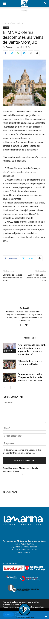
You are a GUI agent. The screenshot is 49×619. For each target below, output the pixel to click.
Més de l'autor (30, 338)
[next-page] (8, 387)
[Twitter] (11, 53)
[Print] (36, 53)
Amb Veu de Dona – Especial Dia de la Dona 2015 (36, 278)
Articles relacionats (12, 338)
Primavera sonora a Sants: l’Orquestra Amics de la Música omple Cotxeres (31, 377)
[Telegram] (24, 53)
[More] (39, 258)
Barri (5, 368)
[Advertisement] (24, 15)
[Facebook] (5, 53)
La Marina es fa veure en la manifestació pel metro (12, 278)
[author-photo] (24, 304)
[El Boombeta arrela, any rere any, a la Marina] (9, 364)
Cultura (20, 23)
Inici (4, 23)
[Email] (30, 53)
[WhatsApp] (18, 53)
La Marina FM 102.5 (8, 351)
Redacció (9, 47)
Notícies (11, 23)
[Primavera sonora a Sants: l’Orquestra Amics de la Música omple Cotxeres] (9, 377)
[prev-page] (4, 387)
